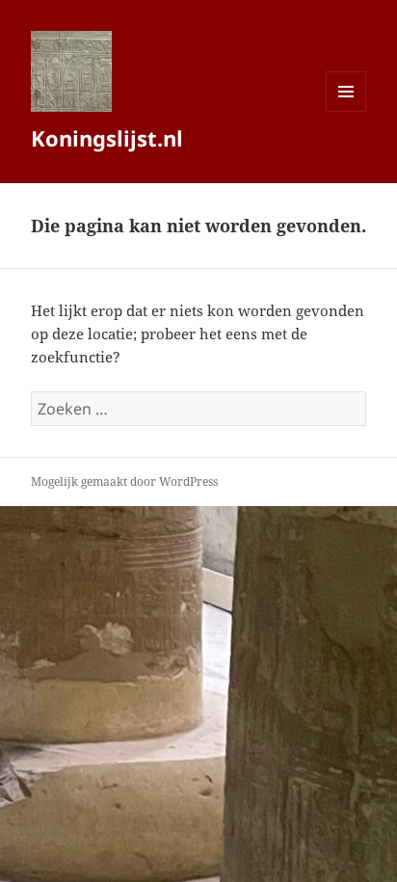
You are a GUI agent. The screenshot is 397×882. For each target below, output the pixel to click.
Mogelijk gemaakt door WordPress (124, 481)
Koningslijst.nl (107, 137)
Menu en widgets (346, 111)
